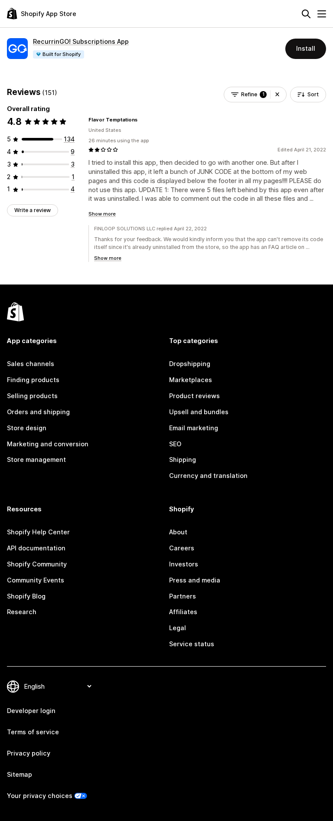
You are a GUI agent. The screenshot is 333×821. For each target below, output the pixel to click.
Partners (182, 596)
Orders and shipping (38, 411)
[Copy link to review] (142, 119)
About (178, 532)
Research (21, 611)
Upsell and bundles (199, 411)
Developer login (31, 710)
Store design (26, 428)
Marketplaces (190, 379)
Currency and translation (208, 475)
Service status (191, 644)
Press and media (194, 580)
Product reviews (194, 395)
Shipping (182, 459)
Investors (183, 564)
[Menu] (321, 14)
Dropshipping (189, 363)
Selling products (32, 395)
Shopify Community (37, 564)
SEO (175, 444)
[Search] (306, 14)
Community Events (35, 580)
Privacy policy (28, 753)
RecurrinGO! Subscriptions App (81, 41)
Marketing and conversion (47, 444)
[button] (277, 94)
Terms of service (33, 732)
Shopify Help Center (38, 532)
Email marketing (193, 428)
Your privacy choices (39, 795)
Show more (102, 214)
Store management (36, 459)
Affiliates (183, 611)
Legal (177, 627)
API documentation (36, 548)
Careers (181, 548)
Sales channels (30, 363)
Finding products (33, 379)
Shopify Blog (26, 596)
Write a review (32, 210)
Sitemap (19, 774)
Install (305, 48)
